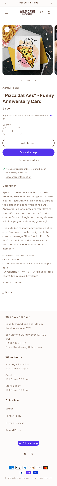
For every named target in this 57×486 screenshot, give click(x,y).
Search (10, 409)
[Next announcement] (51, 3)
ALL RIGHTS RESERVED (41, 478)
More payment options (28, 160)
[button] (6, 12)
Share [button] (8, 292)
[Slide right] (35, 80)
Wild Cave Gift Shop (21, 478)
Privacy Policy (13, 416)
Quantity (6, 125)
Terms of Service (15, 423)
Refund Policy (13, 430)
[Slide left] (22, 80)
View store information (18, 177)
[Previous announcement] (5, 3)
